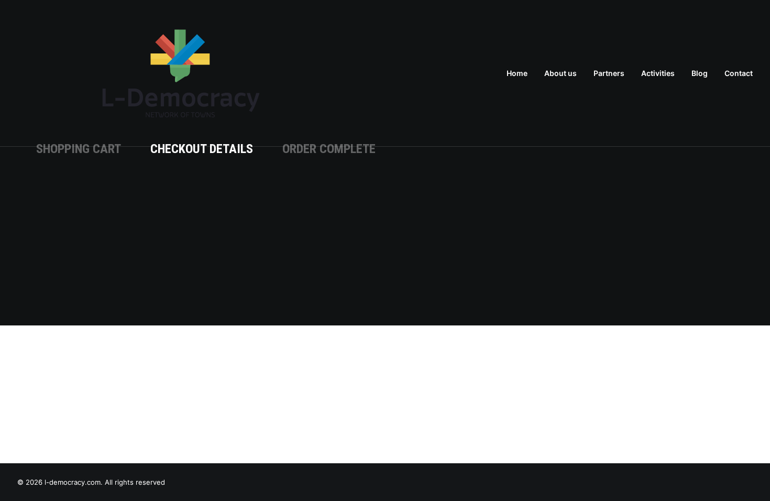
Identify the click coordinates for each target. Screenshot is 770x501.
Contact (738, 73)
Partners (608, 73)
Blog (699, 73)
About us (560, 73)
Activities (658, 73)
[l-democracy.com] (181, 73)
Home (517, 73)
